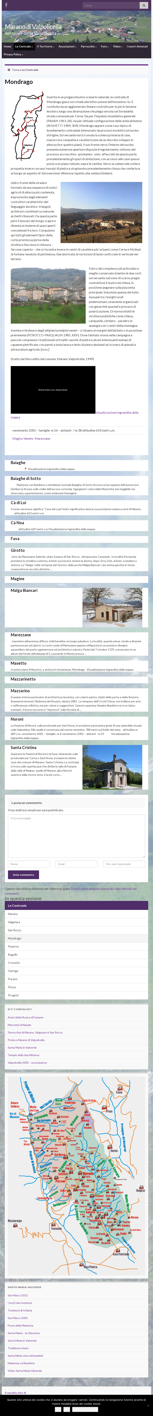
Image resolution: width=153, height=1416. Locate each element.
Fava (15, 538)
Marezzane (21, 634)
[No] (148, 1405)
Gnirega (13, 971)
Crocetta (14, 962)
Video (117, 46)
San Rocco (14, 930)
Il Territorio (45, 46)
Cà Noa (17, 522)
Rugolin (13, 954)
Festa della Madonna (20, 1325)
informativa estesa (85, 1409)
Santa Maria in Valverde (22, 1047)
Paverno (13, 946)
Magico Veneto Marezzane (31, 438)
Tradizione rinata (18, 1348)
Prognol (13, 995)
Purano (13, 979)
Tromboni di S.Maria (20, 1310)
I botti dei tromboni (20, 1302)
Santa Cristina (23, 747)
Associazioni (67, 46)
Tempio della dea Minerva (23, 1055)
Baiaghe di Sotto (26, 478)
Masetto (18, 663)
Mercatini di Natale (19, 1025)
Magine (17, 578)
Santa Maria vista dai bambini (25, 1355)
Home (7, 46)
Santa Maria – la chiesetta (24, 1333)
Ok (58, 1409)
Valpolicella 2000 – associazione (27, 1062)
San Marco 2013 (18, 1295)
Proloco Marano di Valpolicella (26, 1040)
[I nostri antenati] (6, 4)
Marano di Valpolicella (33, 26)
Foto (104, 46)
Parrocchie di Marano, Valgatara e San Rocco (35, 1032)
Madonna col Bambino (21, 1363)
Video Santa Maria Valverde (25, 1370)
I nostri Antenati (137, 46)
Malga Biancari (24, 590)
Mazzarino (20, 690)
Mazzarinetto (23, 679)
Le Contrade (23, 46)
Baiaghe (18, 462)
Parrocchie (88, 46)
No (67, 1409)
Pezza (12, 987)
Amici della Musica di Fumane (25, 1017)
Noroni (17, 719)
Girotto (18, 550)
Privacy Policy (13, 54)
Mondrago (14, 938)
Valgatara (14, 922)
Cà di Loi (18, 502)
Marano (13, 914)
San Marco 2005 (18, 1318)
